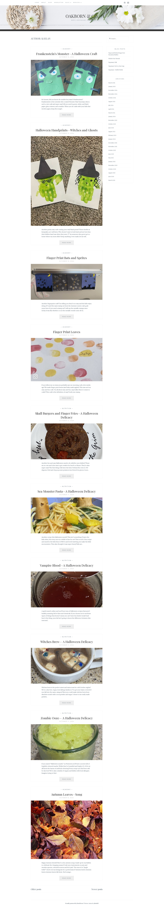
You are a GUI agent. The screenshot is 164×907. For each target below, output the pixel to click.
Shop (50, 2)
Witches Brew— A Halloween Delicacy (66, 642)
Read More (68, 115)
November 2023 (112, 120)
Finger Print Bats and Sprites (67, 258)
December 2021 (112, 143)
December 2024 (112, 90)
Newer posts (96, 889)
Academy (67, 49)
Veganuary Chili (112, 62)
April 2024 (111, 109)
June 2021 (111, 154)
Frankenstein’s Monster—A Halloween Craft (66, 54)
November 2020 (112, 165)
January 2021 (111, 161)
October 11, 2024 (66, 494)
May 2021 (111, 158)
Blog (68, 2)
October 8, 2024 (66, 798)
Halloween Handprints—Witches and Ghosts (67, 130)
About (43, 2)
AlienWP (96, 903)
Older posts (36, 889)
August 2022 (111, 131)
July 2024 (110, 105)
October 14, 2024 (66, 57)
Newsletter (58, 2)
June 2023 (111, 128)
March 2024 (111, 113)
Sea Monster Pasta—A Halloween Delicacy (67, 491)
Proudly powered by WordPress (74, 903)
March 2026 (111, 83)
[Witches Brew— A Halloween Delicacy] (66, 683)
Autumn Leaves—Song (66, 794)
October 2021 (112, 150)
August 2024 (111, 101)
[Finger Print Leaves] (66, 381)
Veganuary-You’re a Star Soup (116, 66)
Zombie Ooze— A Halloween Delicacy (67, 718)
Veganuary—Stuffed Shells (115, 70)
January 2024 (112, 116)
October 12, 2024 (66, 261)
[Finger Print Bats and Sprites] (66, 299)
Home (37, 2)
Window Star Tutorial (114, 58)
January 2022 (112, 139)
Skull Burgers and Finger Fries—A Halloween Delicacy (66, 415)
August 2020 (111, 173)
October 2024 (112, 98)
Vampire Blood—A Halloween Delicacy (66, 565)
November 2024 (112, 94)
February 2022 (112, 135)
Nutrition (66, 408)
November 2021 (112, 146)
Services (76, 2)
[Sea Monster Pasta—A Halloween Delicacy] (66, 533)
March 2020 (111, 180)
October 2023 (112, 124)
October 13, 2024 (66, 133)
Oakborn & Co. (82, 16)
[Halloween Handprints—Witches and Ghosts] (66, 225)
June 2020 (111, 176)
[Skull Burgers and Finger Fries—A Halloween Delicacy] (66, 459)
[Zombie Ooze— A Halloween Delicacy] (66, 759)
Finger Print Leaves (66, 332)
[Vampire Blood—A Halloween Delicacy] (66, 607)
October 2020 (112, 169)
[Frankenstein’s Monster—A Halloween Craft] (66, 95)
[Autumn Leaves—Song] (66, 858)
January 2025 (111, 86)
